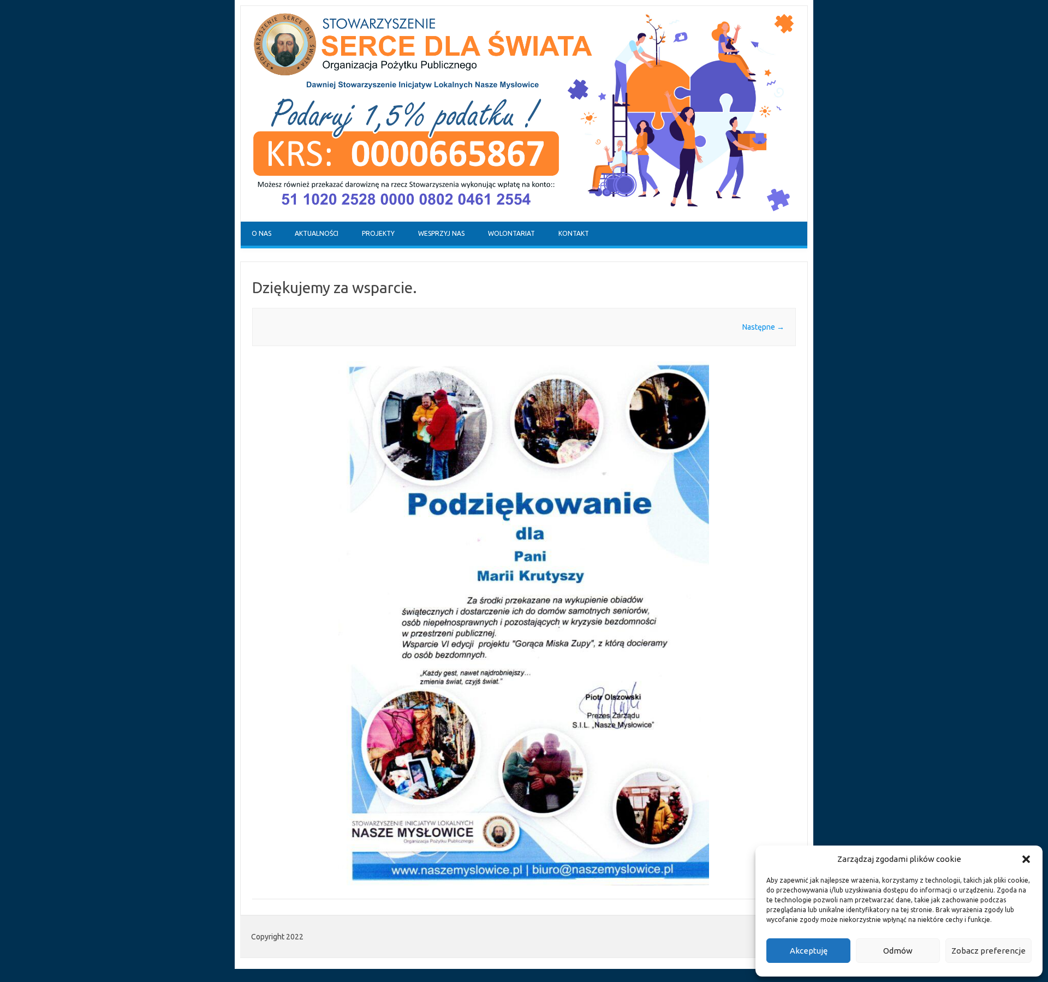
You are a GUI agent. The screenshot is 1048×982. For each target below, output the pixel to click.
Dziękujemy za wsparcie (332, 287)
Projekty (378, 233)
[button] (1026, 859)
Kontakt (573, 233)
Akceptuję (808, 950)
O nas (261, 233)
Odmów (898, 950)
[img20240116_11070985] (524, 623)
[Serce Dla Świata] (524, 219)
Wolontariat (511, 233)
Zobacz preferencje (988, 950)
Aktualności (316, 233)
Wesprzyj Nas (441, 233)
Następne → (763, 327)
